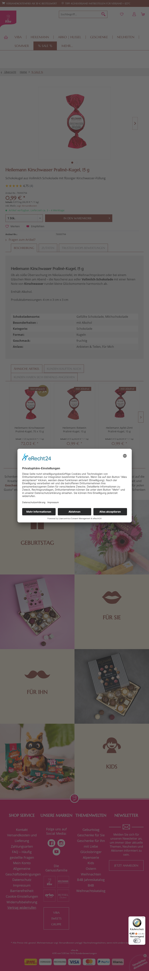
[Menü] (143, 918)
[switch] (137, 941)
